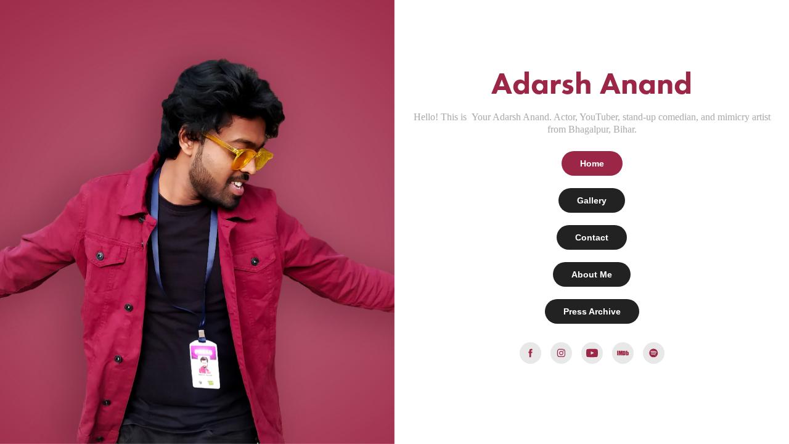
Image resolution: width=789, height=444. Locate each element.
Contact (591, 237)
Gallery (592, 200)
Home (592, 163)
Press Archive (592, 311)
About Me (591, 274)
